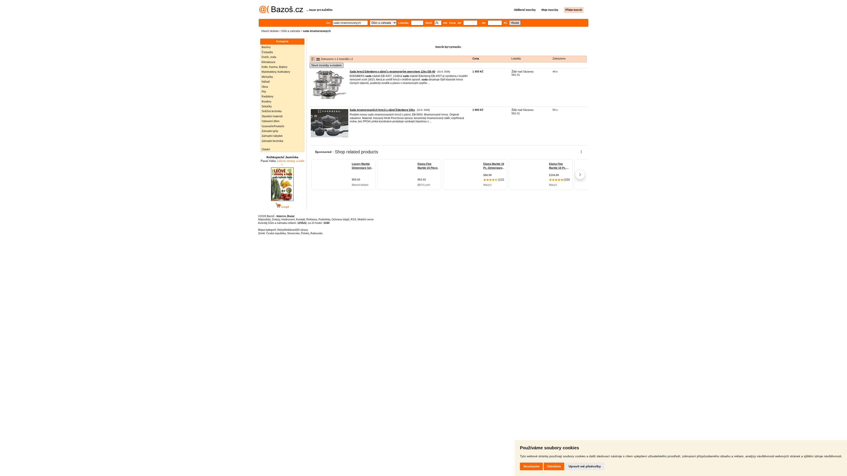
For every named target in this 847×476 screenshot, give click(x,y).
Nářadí (266, 81)
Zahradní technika (272, 141)
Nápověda (264, 219)
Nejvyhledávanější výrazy (292, 229)
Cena (475, 58)
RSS (353, 219)
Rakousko (317, 233)
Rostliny (266, 101)
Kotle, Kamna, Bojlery (274, 67)
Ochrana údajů (340, 219)
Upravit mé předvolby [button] (585, 466)
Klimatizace (268, 62)
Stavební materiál (272, 116)
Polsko (305, 233)
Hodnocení (288, 219)
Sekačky (267, 106)
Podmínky (324, 219)
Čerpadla (267, 52)
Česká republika (276, 233)
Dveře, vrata (269, 57)
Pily (264, 91)
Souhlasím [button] (531, 466)
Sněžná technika (272, 111)
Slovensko (293, 233)
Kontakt (300, 219)
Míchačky (267, 76)
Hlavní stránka (270, 31)
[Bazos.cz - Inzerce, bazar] (281, 12)
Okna (265, 86)
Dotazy (276, 219)
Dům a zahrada (290, 31)
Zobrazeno (559, 58)
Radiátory (267, 96)
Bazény (266, 47)
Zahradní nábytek (272, 136)
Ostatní (266, 149)
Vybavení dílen (270, 121)
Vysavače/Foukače (273, 126)
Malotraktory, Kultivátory (276, 71)
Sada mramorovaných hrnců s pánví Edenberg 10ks (382, 110)
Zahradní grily (270, 131)
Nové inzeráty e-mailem (326, 65)
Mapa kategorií (267, 229)
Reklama (311, 219)
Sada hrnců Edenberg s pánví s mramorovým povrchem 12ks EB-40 (392, 71)
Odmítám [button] (554, 466)
